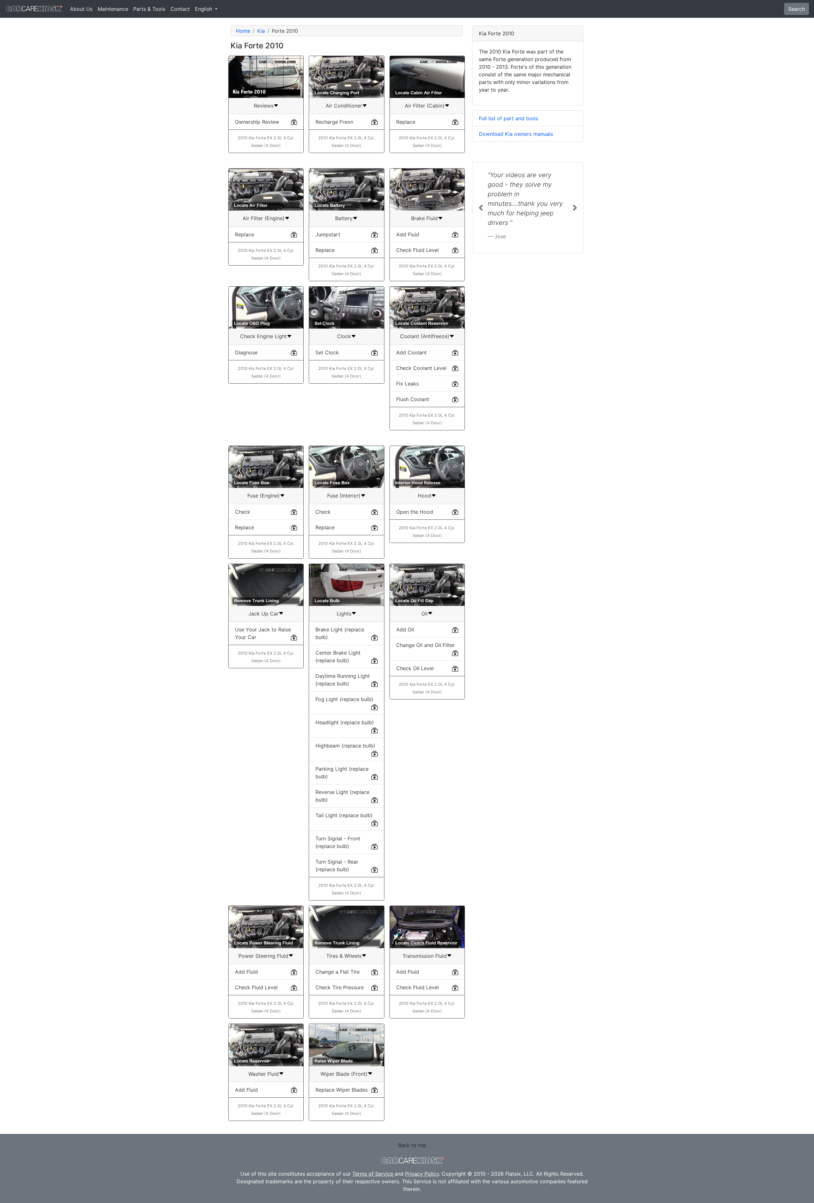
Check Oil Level (415, 668)
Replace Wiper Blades (341, 1090)
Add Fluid (407, 234)
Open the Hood (414, 512)
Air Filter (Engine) (264, 218)
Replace (405, 122)
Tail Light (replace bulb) (344, 815)
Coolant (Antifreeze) (424, 336)
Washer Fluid (263, 1074)
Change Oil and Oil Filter (425, 645)
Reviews (263, 105)
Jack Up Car (263, 613)
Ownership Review (257, 122)
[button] (481, 208)
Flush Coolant (412, 399)
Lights (344, 613)
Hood (424, 495)
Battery (344, 218)
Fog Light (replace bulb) (344, 699)
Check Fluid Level (417, 250)
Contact (180, 9)
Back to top (412, 1145)
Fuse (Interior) (344, 495)
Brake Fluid (424, 218)
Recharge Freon (334, 122)
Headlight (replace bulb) (344, 722)
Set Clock (327, 352)
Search (796, 9)
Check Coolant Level (421, 368)
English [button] (204, 9)
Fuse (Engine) (263, 495)
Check (242, 512)
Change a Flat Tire (337, 972)
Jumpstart (327, 234)
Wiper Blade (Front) (344, 1074)
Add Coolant (411, 352)
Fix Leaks (407, 383)
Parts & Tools (149, 9)
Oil (424, 613)
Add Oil (405, 629)
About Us (81, 9)
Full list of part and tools (508, 118)
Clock (344, 336)
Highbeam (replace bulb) (345, 745)
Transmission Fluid (425, 956)
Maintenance (113, 9)
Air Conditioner (344, 105)
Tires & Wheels (344, 956)
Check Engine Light (263, 336)
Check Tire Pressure (339, 987)
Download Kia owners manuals (516, 134)
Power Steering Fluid (263, 956)
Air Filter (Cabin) (425, 105)
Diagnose (246, 352)
